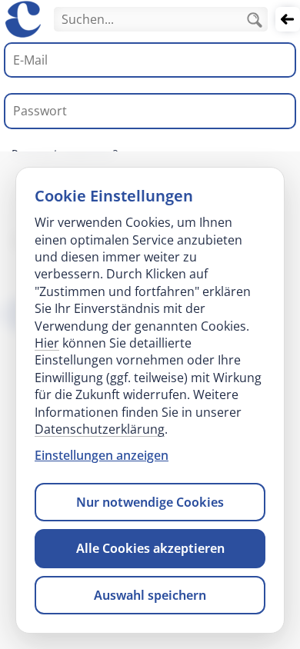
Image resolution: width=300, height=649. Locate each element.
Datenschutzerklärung (100, 429)
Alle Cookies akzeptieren (150, 548)
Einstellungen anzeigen (101, 455)
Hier (47, 342)
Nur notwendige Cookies (150, 502)
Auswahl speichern (150, 595)
